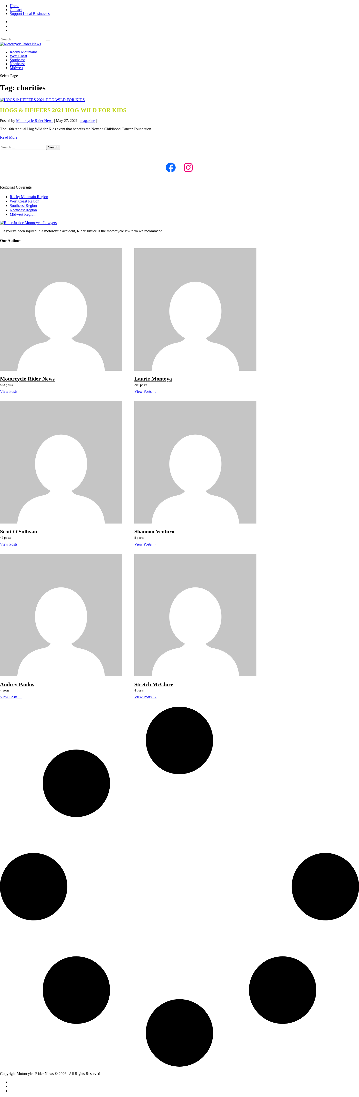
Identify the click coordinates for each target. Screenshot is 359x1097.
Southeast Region (23, 205)
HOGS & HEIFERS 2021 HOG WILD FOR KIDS (63, 110)
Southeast (17, 60)
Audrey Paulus (17, 684)
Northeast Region (23, 210)
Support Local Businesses (30, 14)
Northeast (17, 64)
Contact (16, 10)
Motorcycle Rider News (34, 121)
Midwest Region (22, 214)
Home (14, 6)
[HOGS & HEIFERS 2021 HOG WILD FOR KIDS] (42, 100)
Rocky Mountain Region (29, 197)
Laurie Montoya (153, 379)
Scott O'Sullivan (18, 531)
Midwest (16, 68)
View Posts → (11, 391)
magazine (87, 121)
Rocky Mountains (23, 52)
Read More (8, 137)
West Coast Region (24, 201)
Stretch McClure (153, 684)
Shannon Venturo (154, 531)
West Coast (18, 56)
